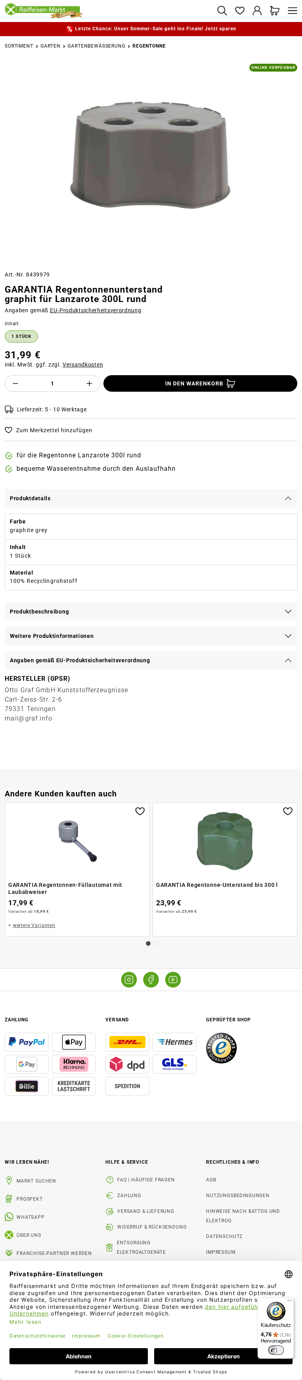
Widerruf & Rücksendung (151, 1227)
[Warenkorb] (275, 11)
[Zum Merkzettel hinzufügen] (140, 810)
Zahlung (129, 1195)
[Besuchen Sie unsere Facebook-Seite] (151, 980)
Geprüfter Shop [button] (228, 1020)
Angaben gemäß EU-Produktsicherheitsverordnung (80, 660)
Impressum (221, 1252)
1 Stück (21, 336)
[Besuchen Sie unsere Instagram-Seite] (129, 980)
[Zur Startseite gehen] (108, 11)
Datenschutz (224, 1236)
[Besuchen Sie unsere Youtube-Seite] (173, 980)
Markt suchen (36, 1181)
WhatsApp (31, 1217)
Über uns (29, 1235)
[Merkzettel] (240, 11)
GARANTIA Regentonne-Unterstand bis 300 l (217, 885)
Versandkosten (83, 364)
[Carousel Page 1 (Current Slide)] (148, 943)
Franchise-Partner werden (54, 1253)
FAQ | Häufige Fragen (146, 1180)
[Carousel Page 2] (157, 943)
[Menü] (290, 11)
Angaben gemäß (73, 310)
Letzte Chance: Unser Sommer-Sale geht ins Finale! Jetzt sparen (155, 28)
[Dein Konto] (257, 11)
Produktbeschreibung (39, 611)
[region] (151, 164)
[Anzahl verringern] (15, 383)
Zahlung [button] (16, 1020)
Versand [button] (117, 1020)
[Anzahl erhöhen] (89, 383)
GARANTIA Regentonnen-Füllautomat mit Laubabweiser (65, 888)
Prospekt (30, 1199)
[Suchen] (222, 11)
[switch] (276, 1350)
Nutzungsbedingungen (238, 1195)
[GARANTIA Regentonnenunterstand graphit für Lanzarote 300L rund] (151, 154)
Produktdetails (30, 498)
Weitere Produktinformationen (52, 636)
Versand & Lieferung (145, 1211)
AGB (211, 1180)
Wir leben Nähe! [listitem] (27, 1162)
